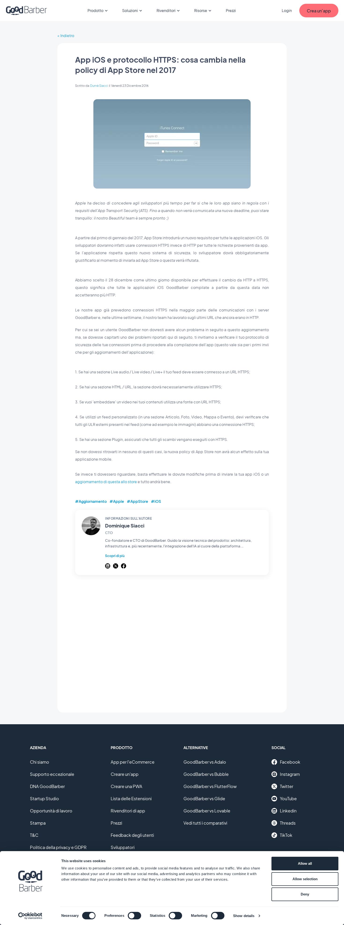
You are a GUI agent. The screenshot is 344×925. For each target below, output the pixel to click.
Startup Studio (44, 798)
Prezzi (231, 10)
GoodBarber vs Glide (204, 798)
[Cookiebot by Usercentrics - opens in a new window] (30, 915)
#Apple (117, 501)
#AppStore (137, 501)
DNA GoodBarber (47, 786)
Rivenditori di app (128, 810)
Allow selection (305, 879)
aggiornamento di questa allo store (106, 481)
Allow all (305, 863)
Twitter (286, 786)
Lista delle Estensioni (131, 798)
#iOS (156, 501)
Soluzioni (130, 10)
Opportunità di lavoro (51, 810)
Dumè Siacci (99, 85)
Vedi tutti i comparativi (205, 823)
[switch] (134, 915)
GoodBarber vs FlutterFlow (210, 786)
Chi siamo (39, 762)
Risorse (200, 10)
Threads (288, 823)
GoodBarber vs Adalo (204, 762)
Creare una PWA (126, 786)
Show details (243, 916)
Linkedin (288, 810)
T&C (34, 835)
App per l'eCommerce (132, 762)
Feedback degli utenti (132, 835)
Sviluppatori (123, 847)
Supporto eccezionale (52, 774)
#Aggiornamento (91, 501)
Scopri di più (114, 555)
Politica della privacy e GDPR (58, 847)
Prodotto (95, 10)
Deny (305, 894)
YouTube (288, 798)
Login (287, 10)
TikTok (286, 835)
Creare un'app (125, 774)
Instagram (290, 774)
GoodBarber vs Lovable (206, 810)
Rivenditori (166, 10)
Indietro (67, 35)
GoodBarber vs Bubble (206, 774)
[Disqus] (172, 641)
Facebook (290, 762)
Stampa (38, 823)
